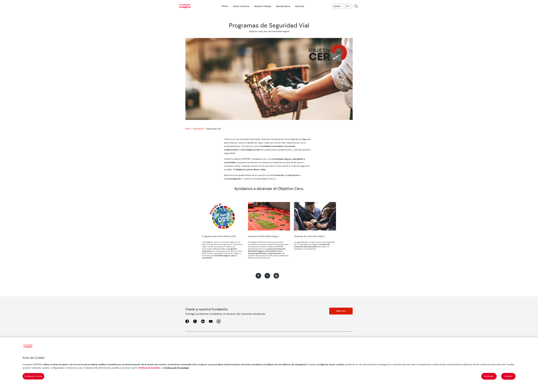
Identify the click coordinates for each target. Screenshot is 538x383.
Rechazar (488, 376)
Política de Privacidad (177, 367)
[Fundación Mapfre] (185, 6)
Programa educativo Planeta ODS (219, 236)
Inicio (188, 128)
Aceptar (508, 376)
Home (225, 6)
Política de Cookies (149, 367)
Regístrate (341, 311)
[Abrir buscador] (356, 6)
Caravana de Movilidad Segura (263, 236)
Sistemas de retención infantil (309, 236)
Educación (198, 128)
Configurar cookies (33, 376)
